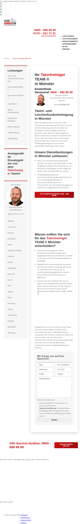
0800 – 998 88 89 (61, 92)
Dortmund (12, 227)
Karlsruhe (11, 274)
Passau (10, 309)
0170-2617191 (64, 105)
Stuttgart (11, 321)
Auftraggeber (70, 39)
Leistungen (68, 36)
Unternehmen (69, 44)
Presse (66, 49)
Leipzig (10, 292)
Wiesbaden (12, 327)
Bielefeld (11, 221)
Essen (10, 245)
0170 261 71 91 (18, 214)
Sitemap (24, 515)
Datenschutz (26, 520)
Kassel (10, 280)
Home (6, 58)
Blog (65, 47)
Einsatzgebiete (70, 41)
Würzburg (11, 333)
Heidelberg (12, 268)
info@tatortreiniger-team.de (14, 512)
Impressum (26, 517)
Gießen (10, 262)
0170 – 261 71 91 (44, 33)
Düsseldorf (12, 239)
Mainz (10, 297)
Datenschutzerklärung (47, 408)
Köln (9, 286)
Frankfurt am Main (15, 250)
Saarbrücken (12, 315)
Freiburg (11, 256)
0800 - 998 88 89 (45, 30)
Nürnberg (11, 303)
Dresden (11, 233)
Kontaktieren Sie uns (66, 445)
